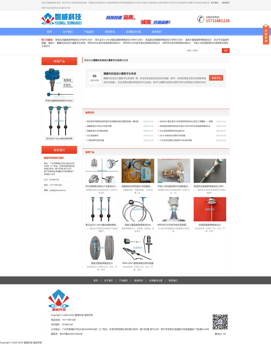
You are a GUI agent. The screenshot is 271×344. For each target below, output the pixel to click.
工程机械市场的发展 (120, 140)
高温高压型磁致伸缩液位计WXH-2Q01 (164, 39)
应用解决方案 (133, 31)
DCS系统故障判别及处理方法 (193, 130)
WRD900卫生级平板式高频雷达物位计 (141, 42)
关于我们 (214, 2)
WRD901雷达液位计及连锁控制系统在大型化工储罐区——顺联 (193, 121)
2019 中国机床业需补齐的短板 (193, 135)
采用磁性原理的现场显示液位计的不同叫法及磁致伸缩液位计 (193, 126)
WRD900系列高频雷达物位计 (176, 42)
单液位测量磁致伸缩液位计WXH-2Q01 (74, 39)
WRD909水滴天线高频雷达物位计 (104, 42)
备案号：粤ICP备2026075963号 (66, 333)
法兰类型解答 (120, 135)
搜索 (226, 50)
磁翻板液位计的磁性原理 (120, 130)
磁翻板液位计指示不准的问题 (120, 126)
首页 (49, 31)
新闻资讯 (110, 31)
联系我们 (226, 2)
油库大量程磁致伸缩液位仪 (198, 39)
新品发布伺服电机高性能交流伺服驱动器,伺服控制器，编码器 (120, 121)
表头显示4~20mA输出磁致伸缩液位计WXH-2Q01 (119, 39)
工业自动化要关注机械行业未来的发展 (193, 140)
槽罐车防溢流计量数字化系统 (71, 42)
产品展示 (89, 31)
